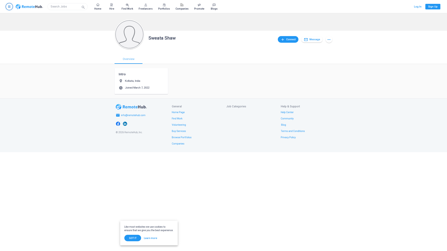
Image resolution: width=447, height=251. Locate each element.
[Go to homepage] (29, 6)
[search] (67, 6)
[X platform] (132, 123)
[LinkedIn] (125, 123)
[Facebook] (118, 123)
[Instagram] (138, 123)
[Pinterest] (145, 123)
